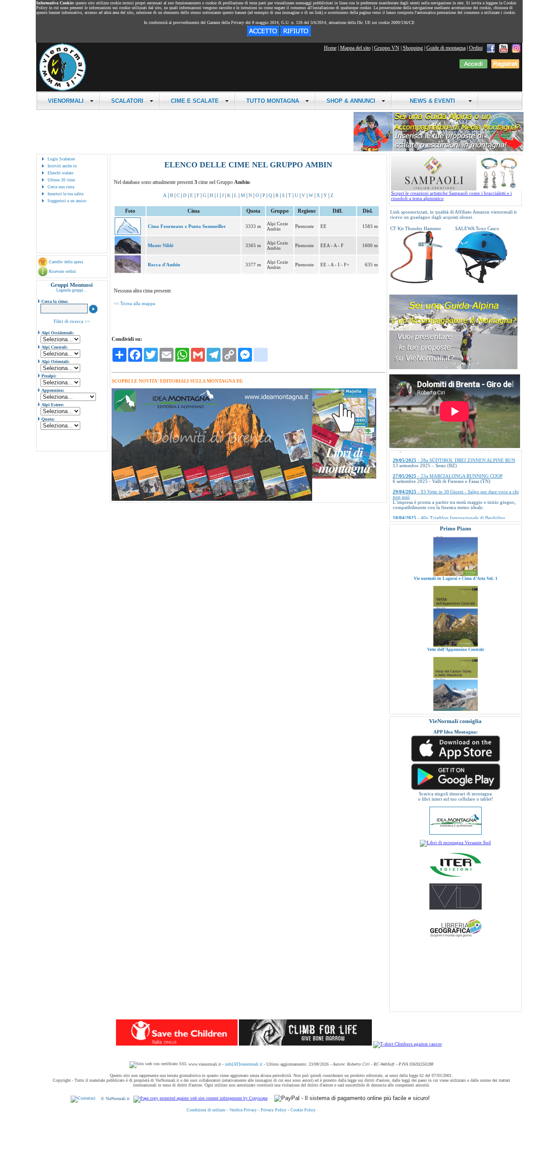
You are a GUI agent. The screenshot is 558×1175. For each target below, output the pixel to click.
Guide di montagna (446, 48)
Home (330, 48)
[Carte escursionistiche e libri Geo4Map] (455, 939)
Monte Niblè (161, 245)
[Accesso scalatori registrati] (473, 67)
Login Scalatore (61, 158)
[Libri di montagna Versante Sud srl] (455, 842)
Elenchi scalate (60, 172)
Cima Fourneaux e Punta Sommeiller (187, 226)
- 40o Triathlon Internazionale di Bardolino (449, 497)
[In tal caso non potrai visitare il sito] (295, 34)
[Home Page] (62, 89)
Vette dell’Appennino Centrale (455, 620)
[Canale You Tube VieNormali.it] (503, 48)
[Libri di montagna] (344, 477)
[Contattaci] (83, 1098)
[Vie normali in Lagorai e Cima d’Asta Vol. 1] (455, 545)
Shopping (413, 48)
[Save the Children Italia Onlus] (177, 1043)
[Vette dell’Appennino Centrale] (455, 616)
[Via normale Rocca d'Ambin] (128, 271)
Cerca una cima (61, 186)
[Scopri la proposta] (453, 367)
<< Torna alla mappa (134, 303)
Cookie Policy (303, 1109)
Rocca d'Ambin (164, 264)
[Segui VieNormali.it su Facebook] (491, 48)
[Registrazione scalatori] (505, 67)
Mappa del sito (355, 48)
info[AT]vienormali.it (243, 1064)
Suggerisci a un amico (67, 200)
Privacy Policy (273, 1109)
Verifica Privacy (243, 1109)
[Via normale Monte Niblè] (128, 252)
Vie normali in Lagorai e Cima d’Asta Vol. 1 (455, 549)
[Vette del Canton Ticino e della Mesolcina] (455, 687)
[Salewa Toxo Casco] (481, 281)
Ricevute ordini (62, 271)
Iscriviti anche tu (62, 165)
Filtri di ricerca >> (72, 321)
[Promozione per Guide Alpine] (439, 149)
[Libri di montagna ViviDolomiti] (455, 907)
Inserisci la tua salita (65, 193)
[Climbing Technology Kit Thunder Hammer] (416, 281)
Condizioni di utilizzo (206, 1109)
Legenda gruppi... (71, 290)
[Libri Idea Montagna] (212, 499)
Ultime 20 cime (61, 179)
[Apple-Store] (455, 761)
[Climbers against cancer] (407, 1043)
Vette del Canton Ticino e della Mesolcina (455, 691)
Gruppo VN (386, 48)
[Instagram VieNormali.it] (516, 48)
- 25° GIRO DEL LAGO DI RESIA (440, 513)
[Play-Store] (455, 789)
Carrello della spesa (66, 261)
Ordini (476, 48)
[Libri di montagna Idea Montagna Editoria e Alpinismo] (455, 832)
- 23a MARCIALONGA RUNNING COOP (448, 455)
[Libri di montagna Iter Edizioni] (455, 876)
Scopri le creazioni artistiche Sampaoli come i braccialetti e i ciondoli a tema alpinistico (451, 195)
